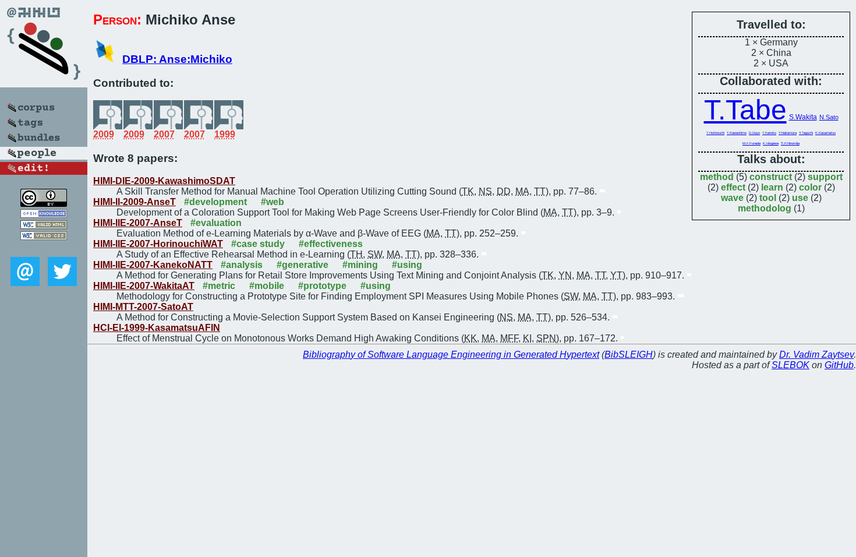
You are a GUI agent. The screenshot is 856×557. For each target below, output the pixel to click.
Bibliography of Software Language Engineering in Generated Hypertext (451, 354)
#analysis (242, 265)
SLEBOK (790, 365)
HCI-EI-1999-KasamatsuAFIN (156, 328)
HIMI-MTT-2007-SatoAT (143, 307)
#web (272, 202)
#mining (360, 265)
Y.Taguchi (806, 133)
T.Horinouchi (715, 133)
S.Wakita (803, 117)
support (825, 177)
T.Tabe (745, 109)
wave (732, 198)
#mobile (266, 286)
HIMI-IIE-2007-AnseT (137, 223)
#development (215, 202)
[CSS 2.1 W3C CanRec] (43, 248)
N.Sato (829, 117)
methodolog (764, 208)
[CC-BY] (43, 204)
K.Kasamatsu (825, 133)
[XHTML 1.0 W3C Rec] (43, 226)
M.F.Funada (751, 143)
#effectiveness (331, 244)
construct (770, 177)
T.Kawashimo (737, 133)
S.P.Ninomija (790, 143)
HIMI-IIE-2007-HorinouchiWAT (158, 244)
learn (772, 187)
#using (407, 265)
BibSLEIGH (628, 354)
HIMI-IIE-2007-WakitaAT (143, 286)
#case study (258, 244)
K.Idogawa (771, 143)
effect (733, 187)
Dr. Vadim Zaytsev (816, 354)
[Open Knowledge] (43, 215)
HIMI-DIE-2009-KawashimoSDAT (164, 181)
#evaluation (216, 223)
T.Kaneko (769, 133)
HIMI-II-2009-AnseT (134, 202)
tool (767, 198)
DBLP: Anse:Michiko (177, 59)
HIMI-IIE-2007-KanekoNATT (153, 265)
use (800, 198)
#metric (219, 286)
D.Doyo (754, 133)
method (717, 177)
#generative (302, 265)
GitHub (839, 365)
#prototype (322, 286)
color (810, 187)
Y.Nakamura (788, 133)
